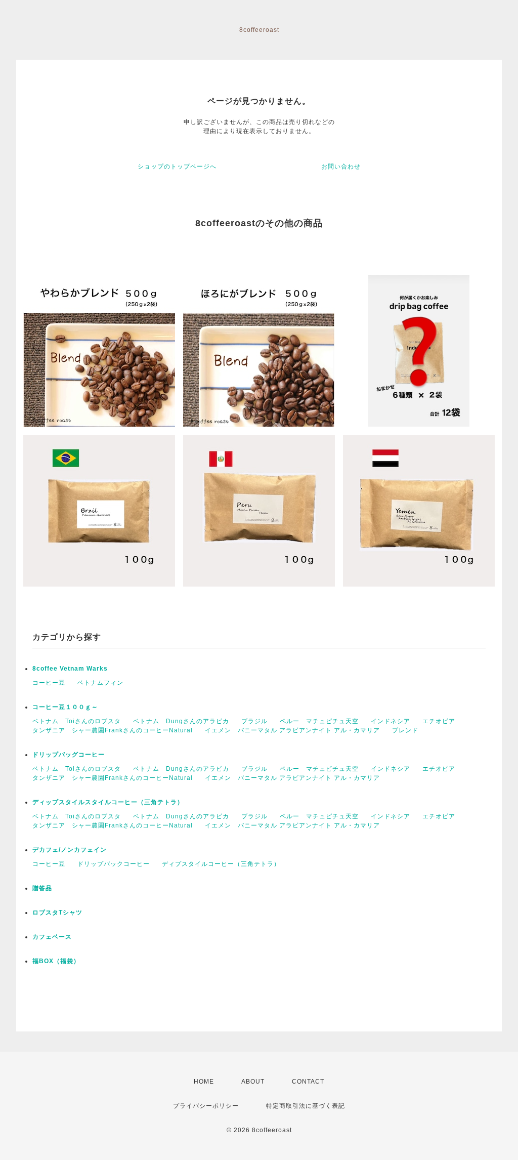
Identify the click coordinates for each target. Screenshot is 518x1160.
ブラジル (254, 721)
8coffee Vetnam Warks (70, 668)
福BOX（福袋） (56, 961)
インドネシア (390, 721)
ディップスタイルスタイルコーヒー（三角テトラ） (108, 802)
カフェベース (52, 936)
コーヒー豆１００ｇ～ (65, 707)
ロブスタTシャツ (57, 912)
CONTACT (308, 1081)
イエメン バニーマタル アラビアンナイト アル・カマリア (292, 730)
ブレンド (405, 730)
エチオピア (438, 721)
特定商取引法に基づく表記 (305, 1105)
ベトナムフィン (100, 682)
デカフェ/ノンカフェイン (69, 849)
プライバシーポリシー (206, 1105)
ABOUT (253, 1081)
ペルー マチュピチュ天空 (319, 721)
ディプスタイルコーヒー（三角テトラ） (221, 863)
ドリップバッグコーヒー (68, 754)
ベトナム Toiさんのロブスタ (76, 721)
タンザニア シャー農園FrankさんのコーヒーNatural (112, 730)
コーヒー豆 (48, 682)
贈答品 (42, 888)
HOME (204, 1081)
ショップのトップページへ (177, 166)
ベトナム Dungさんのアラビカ (181, 721)
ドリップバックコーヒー (113, 863)
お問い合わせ (341, 166)
